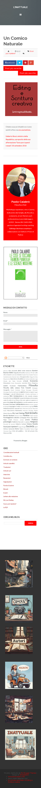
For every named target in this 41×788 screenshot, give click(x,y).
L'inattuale (20, 7)
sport (36, 426)
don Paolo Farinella (15, 381)
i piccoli (13, 394)
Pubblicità (15, 422)
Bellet (11, 373)
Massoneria (10, 410)
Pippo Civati (7, 419)
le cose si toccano (9, 404)
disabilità (20, 379)
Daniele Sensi (16, 377)
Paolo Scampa (34, 415)
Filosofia (33, 385)
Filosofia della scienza (11, 388)
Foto (22, 388)
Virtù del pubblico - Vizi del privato (23, 431)
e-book (25, 381)
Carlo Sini (14, 374)
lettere (27, 404)
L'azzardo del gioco (25, 398)
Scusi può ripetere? (10, 427)
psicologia (7, 422)
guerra (23, 392)
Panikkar (26, 415)
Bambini (35, 370)
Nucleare (11, 415)
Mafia (36, 406)
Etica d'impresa (33, 383)
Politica (35, 420)
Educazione (6, 383)
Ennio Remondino (16, 383)
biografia (16, 372)
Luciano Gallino (24, 406)
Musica (10, 413)
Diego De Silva (34, 377)
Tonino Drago (34, 429)
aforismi (5, 370)
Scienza (29, 424)
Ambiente (29, 370)
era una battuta (24, 130)
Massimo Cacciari (27, 408)
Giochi (12, 390)
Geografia (6, 390)
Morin (5, 413)
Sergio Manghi (22, 426)
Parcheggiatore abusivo (11, 417)
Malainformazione (8, 408)
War (10, 433)
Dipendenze (14, 379)
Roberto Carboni (21, 424)
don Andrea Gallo (28, 379)
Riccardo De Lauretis (9, 424)
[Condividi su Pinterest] (25, 62)
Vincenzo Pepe (7, 431)
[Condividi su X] (19, 62)
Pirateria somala (19, 419)
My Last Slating (18, 413)
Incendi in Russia (8, 398)
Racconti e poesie (24, 422)
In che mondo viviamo (30, 396)
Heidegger (6, 394)
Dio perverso (6, 379)
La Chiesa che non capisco (22, 400)
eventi (5, 386)
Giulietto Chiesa (20, 390)
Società (30, 426)
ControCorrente (7, 377)
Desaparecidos (24, 377)
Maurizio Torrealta (28, 410)
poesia (27, 420)
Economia (34, 381)
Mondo (36, 410)
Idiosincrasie (20, 394)
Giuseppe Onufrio (8, 392)
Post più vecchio (28, 73)
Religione (34, 422)
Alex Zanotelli (12, 370)
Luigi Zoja (31, 406)
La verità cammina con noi (30, 402)
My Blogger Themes (28, 773)
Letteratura (20, 404)
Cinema (19, 374)
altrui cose (21, 370)
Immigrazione (17, 396)
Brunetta (22, 372)
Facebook (13, 385)
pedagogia (23, 417)
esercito (24, 383)
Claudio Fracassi (33, 374)
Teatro (21, 429)
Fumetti (28, 388)
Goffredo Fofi (16, 392)
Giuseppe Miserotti (32, 390)
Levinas (31, 404)
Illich (11, 396)
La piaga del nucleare (15, 402)
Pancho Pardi (18, 415)
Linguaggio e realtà (14, 406)
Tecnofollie (27, 429)
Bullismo (27, 372)
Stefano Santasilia (8, 429)
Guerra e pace (29, 392)
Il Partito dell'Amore (30, 394)
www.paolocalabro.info (16, 777)
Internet (16, 398)
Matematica (18, 410)
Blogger (24, 441)
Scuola (35, 424)
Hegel (36, 392)
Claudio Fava (25, 374)
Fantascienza (22, 386)
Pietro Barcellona (32, 417)
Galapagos (35, 388)
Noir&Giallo (31, 412)
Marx (21, 408)
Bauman (6, 373)
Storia (17, 429)
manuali (17, 408)
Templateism (24, 775)
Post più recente (13, 68)
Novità (5, 415)
